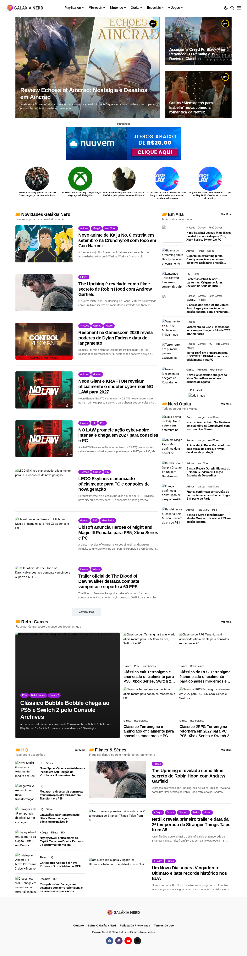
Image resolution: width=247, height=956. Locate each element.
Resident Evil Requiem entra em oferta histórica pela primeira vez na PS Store (123, 194)
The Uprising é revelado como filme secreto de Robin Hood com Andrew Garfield (115, 289)
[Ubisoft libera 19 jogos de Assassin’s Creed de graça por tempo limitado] (37, 179)
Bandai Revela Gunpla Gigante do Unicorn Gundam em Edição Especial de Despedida (208, 472)
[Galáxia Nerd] (25, 8)
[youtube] (128, 940)
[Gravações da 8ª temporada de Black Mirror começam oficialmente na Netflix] (26, 815)
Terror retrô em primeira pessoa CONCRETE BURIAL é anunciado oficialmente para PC (208, 356)
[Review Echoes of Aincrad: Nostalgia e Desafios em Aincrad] (87, 67)
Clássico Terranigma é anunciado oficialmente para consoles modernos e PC (149, 731)
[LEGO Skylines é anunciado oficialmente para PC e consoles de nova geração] (44, 487)
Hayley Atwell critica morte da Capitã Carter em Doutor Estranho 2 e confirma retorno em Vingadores (62, 841)
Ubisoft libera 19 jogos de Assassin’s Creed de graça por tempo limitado (37, 194)
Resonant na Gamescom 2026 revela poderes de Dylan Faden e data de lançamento (115, 338)
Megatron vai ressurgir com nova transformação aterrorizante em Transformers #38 (61, 795)
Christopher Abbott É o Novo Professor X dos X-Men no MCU (60, 864)
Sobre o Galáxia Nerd (102, 925)
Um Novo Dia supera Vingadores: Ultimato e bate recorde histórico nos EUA (189, 873)
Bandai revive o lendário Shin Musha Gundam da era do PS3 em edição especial (208, 518)
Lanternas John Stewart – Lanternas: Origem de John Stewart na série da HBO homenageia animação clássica (206, 282)
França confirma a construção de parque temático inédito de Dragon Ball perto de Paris (208, 495)
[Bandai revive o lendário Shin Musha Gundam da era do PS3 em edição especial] (172, 516)
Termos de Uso (164, 925)
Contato (78, 925)
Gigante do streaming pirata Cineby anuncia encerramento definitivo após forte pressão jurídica (205, 259)
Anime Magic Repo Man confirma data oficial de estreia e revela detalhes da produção (207, 449)
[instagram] (119, 940)
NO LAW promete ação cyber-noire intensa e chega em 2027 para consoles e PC (118, 435)
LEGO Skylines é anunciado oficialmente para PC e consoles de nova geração (114, 484)
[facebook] (109, 940)
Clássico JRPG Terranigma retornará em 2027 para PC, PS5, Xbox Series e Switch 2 (204, 731)
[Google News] (137, 940)
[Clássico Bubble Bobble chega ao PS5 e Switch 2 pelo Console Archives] (67, 685)
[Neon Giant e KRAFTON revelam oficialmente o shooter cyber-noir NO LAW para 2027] (44, 389)
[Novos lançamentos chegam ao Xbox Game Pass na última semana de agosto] (172, 376)
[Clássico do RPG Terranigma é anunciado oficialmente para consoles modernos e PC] (205, 647)
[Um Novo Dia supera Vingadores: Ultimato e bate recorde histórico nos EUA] (117, 876)
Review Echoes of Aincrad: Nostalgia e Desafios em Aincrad (83, 93)
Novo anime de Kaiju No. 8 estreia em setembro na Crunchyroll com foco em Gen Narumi (117, 240)
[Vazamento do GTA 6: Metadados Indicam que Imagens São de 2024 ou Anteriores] (172, 328)
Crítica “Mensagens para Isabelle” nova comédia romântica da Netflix (191, 107)
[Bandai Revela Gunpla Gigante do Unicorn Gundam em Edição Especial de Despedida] (172, 469)
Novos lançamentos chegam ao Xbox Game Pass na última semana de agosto (206, 378)
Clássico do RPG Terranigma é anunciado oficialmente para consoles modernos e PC (205, 677)
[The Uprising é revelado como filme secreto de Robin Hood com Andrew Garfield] (44, 292)
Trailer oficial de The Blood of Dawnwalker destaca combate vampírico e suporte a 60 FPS (108, 581)
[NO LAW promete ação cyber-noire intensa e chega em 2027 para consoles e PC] (44, 438)
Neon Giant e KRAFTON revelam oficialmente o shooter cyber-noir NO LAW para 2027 (115, 386)
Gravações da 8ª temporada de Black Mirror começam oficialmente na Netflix (60, 818)
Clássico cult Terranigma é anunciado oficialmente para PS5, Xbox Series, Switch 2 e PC (149, 677)
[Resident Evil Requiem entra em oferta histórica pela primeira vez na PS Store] (124, 179)
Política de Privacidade (135, 925)
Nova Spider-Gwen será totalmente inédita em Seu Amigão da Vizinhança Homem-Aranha (62, 772)
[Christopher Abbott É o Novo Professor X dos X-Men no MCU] (26, 862)
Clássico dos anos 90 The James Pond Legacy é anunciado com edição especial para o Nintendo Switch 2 (207, 308)
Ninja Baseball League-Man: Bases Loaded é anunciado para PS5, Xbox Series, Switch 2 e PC (208, 236)
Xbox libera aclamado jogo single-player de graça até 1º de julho (80, 194)
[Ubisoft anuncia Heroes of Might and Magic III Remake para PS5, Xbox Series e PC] (44, 535)
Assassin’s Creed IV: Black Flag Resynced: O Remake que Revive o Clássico (197, 54)
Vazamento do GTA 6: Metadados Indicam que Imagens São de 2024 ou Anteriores (208, 330)
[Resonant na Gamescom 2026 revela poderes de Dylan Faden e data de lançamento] (44, 341)
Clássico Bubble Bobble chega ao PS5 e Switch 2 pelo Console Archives (64, 710)
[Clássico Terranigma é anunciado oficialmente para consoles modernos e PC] (150, 702)
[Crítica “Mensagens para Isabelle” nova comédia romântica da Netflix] (198, 94)
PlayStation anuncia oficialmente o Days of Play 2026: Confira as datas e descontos (210, 195)
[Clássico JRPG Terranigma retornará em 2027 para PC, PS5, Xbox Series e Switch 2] (205, 702)
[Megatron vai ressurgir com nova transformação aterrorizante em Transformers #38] (26, 792)
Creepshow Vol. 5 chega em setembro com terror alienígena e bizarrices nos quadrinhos (61, 887)
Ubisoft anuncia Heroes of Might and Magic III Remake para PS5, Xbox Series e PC (118, 532)
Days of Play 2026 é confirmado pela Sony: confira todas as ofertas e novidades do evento (166, 195)
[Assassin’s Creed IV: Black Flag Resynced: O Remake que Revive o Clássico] (198, 41)
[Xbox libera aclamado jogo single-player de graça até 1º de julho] (80, 179)
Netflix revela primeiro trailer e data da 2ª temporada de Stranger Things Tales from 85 (191, 824)
